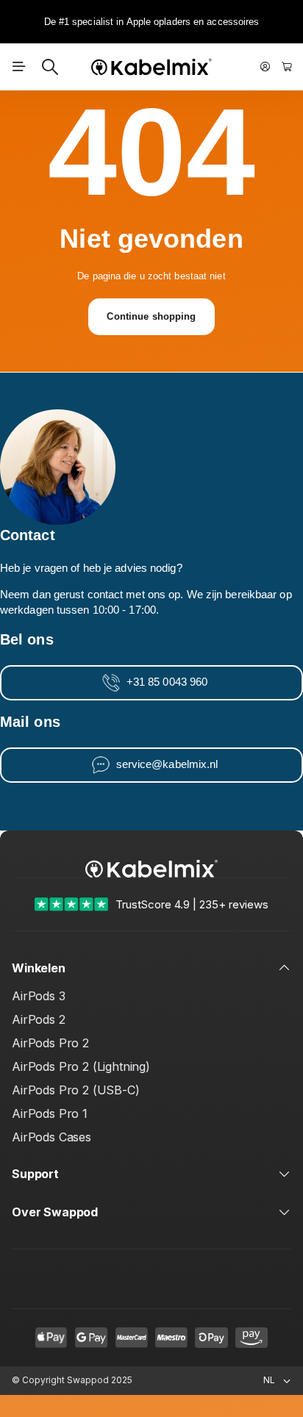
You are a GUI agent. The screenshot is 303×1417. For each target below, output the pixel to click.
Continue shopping (151, 316)
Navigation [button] (19, 67)
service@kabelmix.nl (167, 764)
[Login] (265, 67)
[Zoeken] (50, 67)
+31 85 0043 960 (167, 682)
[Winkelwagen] (287, 67)
